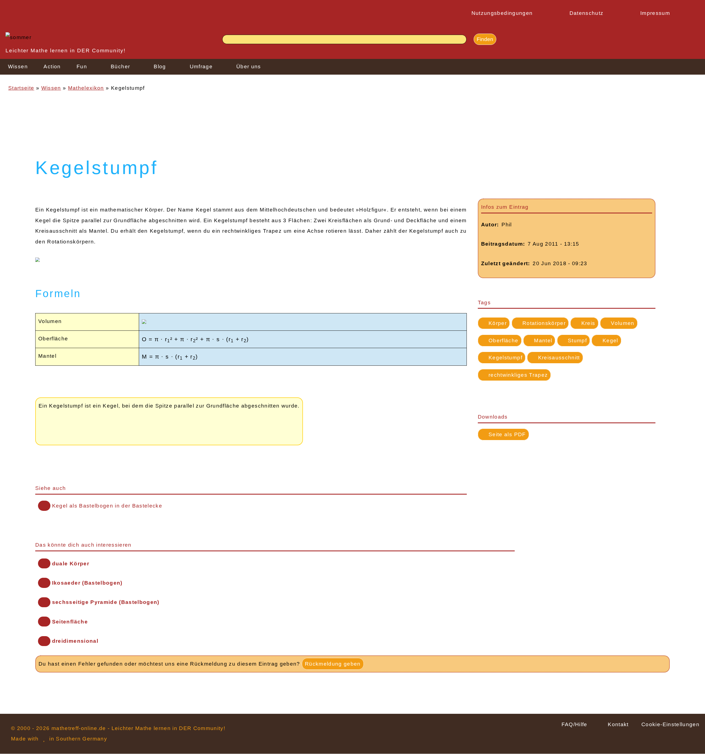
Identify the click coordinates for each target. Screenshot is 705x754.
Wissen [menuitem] (18, 66)
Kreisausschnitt (559, 357)
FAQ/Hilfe (574, 724)
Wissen (51, 88)
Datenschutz (587, 13)
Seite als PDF (507, 434)
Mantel (543, 340)
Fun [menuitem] (82, 66)
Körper (498, 323)
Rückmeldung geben (333, 664)
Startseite (21, 88)
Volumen (622, 323)
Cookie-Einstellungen (670, 724)
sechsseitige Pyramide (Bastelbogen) (105, 602)
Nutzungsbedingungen (502, 13)
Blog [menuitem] (160, 66)
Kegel (610, 340)
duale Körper (70, 563)
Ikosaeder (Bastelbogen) (87, 583)
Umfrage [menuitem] (201, 66)
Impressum (655, 13)
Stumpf (577, 340)
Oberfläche (503, 340)
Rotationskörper (544, 323)
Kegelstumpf (505, 357)
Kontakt (618, 724)
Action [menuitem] (52, 66)
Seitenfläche (70, 622)
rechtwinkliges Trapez (518, 375)
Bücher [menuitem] (120, 66)
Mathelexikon (86, 88)
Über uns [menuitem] (248, 66)
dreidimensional (75, 641)
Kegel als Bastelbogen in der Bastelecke (107, 506)
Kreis (588, 323)
